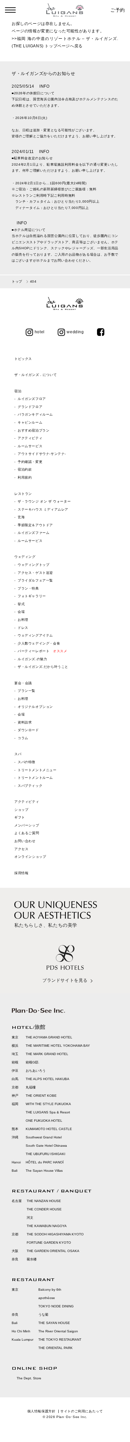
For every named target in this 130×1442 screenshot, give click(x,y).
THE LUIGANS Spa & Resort (48, 1112)
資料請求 (25, 722)
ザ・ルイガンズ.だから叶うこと (43, 667)
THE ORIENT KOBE (41, 1095)
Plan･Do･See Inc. (71, 1417)
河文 (30, 1217)
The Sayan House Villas (44, 1170)
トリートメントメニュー (37, 770)
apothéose (46, 1298)
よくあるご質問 (26, 833)
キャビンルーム (30, 422)
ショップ (21, 809)
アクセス (21, 849)
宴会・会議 (23, 683)
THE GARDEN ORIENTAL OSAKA (53, 1251)
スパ (17, 754)
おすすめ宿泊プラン (33, 430)
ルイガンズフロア (32, 399)
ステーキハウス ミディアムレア (43, 509)
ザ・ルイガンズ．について (35, 375)
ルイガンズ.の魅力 (32, 659)
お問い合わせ (25, 841)
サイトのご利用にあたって (81, 1411)
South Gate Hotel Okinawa (46, 1145)
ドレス (23, 628)
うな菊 (43, 1314)
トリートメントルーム (35, 777)
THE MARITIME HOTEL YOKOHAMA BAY (58, 1045)
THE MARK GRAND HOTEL (47, 1054)
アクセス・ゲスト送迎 (35, 573)
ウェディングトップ (33, 565)
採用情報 (21, 873)
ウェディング (25, 557)
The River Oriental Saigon (58, 1331)
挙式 (21, 604)
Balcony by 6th (49, 1289)
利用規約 (25, 477)
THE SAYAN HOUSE (54, 1323)
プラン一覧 (26, 691)
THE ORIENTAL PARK (55, 1348)
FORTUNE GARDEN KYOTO (49, 1242)
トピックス (23, 359)
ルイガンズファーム (33, 533)
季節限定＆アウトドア (35, 525)
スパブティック (30, 785)
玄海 (21, 517)
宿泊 (17, 391)
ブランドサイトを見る (64, 980)
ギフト (19, 817)
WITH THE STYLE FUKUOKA (48, 1104)
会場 (21, 612)
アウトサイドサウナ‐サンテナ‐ (42, 454)
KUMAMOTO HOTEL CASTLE (49, 1129)
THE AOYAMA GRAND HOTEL (49, 1037)
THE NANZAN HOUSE (44, 1201)
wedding (75, 332)
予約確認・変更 (30, 462)
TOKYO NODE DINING (56, 1306)
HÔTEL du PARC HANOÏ (45, 1162)
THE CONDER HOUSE (44, 1209)
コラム (23, 738)
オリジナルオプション (35, 707)
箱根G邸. (32, 1062)
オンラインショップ (30, 856)
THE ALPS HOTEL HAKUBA (47, 1079)
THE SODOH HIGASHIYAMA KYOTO (55, 1234)
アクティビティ (30, 438)
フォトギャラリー (32, 596)
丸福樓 (31, 1087)
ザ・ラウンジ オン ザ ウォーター (44, 501)
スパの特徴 (26, 762)
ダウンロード (28, 730)
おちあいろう (36, 1070)
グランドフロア (30, 407)
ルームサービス (30, 446)
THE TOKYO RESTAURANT (59, 1339)
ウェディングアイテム (35, 635)
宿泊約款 (25, 469)
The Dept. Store (29, 1378)
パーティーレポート (42, 651)
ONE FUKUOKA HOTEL (44, 1120)
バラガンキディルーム (35, 414)
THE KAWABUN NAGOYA (47, 1226)
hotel (40, 332)
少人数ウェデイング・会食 (39, 643)
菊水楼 (32, 1259)
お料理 (23, 620)
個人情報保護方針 (41, 1411)
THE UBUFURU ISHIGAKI (45, 1154)
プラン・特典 (28, 588)
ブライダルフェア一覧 (35, 580)
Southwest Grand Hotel (44, 1137)
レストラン (23, 494)
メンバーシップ (26, 825)
